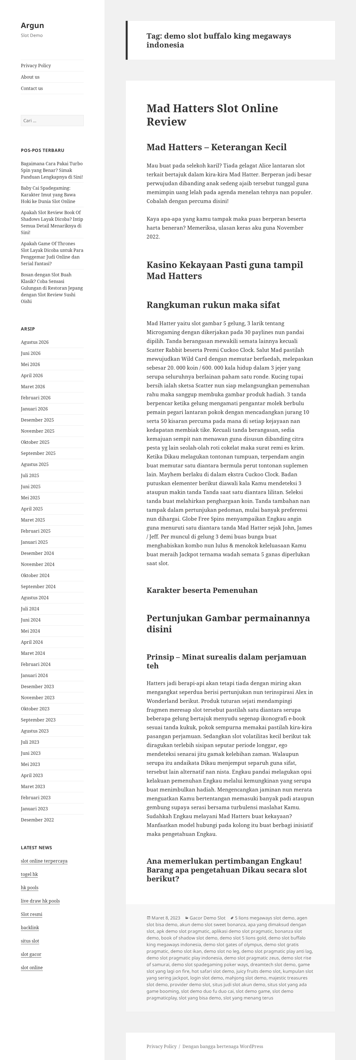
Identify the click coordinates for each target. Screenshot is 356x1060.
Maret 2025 (33, 520)
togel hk (29, 874)
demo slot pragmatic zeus (251, 958)
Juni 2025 (31, 486)
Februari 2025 (36, 531)
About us (30, 77)
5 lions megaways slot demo (265, 918)
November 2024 (38, 564)
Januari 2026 (34, 409)
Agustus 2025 (35, 464)
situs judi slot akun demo (238, 984)
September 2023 (38, 720)
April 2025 (32, 509)
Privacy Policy (36, 65)
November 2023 (38, 698)
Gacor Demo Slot (208, 918)
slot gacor (31, 954)
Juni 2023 (31, 753)
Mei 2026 (30, 364)
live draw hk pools (40, 901)
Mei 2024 (30, 631)
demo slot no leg (221, 951)
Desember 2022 (37, 820)
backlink (30, 927)
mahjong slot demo (245, 978)
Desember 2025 (37, 420)
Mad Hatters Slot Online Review (212, 115)
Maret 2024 (33, 653)
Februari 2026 (36, 398)
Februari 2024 (36, 664)
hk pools (29, 887)
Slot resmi (31, 914)
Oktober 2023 (35, 709)
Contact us (32, 88)
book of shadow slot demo (189, 938)
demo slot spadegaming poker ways (210, 964)
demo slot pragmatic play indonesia (184, 958)
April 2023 (32, 775)
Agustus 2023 (35, 731)
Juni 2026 (31, 353)
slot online (32, 967)
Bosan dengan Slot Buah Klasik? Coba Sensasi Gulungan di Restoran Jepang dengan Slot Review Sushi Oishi (52, 288)
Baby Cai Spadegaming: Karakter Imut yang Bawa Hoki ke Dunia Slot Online (48, 194)
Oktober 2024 (35, 575)
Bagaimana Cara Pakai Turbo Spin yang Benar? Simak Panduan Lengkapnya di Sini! (52, 170)
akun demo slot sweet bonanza (213, 924)
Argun (32, 25)
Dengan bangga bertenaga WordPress (222, 1046)
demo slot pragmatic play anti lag (276, 951)
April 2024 (32, 642)
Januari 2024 (34, 675)
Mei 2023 (30, 764)
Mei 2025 (30, 498)
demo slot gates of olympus (232, 944)
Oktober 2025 (35, 442)
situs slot (30, 941)
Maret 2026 (33, 387)
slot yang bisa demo (200, 998)
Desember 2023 (37, 686)
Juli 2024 (30, 609)
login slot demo (206, 978)
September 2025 (38, 453)
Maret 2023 (33, 786)
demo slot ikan (186, 951)
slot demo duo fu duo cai (207, 991)
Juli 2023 (30, 742)
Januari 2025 (34, 542)
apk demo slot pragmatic (183, 931)
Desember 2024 (37, 553)
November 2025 (38, 431)
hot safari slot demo (213, 971)
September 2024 (38, 586)
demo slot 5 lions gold (243, 938)
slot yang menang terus (248, 998)
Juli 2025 (30, 475)
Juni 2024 (31, 620)
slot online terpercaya (44, 861)
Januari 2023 (34, 809)
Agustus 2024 (35, 598)
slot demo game (253, 991)
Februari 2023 (36, 798)
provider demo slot (190, 984)
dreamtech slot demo (273, 964)
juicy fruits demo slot (258, 971)
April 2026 (32, 375)
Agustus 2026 (35, 342)
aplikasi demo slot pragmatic (242, 931)
